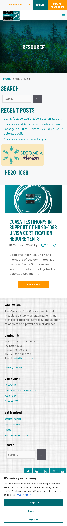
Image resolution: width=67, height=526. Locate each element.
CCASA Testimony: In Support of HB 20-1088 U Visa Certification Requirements (33, 230)
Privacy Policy (23, 495)
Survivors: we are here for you (25, 139)
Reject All (33, 519)
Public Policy (10, 395)
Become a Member (13, 418)
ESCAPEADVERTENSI (57, 5)
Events (8, 429)
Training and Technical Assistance (20, 390)
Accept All (33, 502)
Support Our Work (12, 424)
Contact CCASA (11, 401)
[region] (33, 499)
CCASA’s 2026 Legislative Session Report (32, 118)
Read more (33, 284)
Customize (33, 511)
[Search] (37, 99)
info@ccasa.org (23, 358)
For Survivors (10, 384)
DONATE (40, 5)
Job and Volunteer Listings (16, 435)
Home (7, 78)
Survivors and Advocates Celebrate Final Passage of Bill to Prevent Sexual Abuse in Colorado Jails (33, 128)
